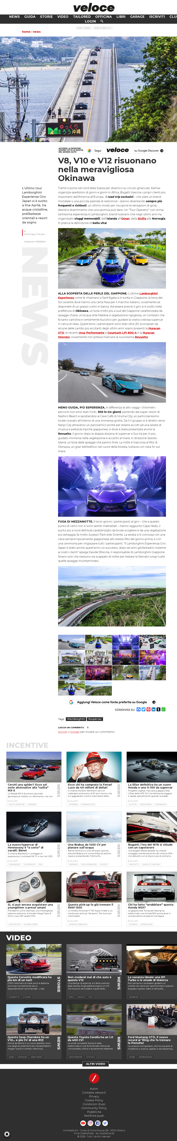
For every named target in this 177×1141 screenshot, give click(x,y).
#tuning (27, 997)
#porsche (134, 997)
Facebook (98, 1123)
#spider (32, 804)
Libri (121, 17)
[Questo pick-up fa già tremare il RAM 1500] (94, 887)
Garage (137, 17)
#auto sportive (16, 804)
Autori (94, 1088)
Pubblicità (94, 1112)
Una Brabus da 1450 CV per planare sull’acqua (87, 846)
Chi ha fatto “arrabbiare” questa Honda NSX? (150, 906)
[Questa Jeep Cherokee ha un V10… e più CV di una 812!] (34, 1019)
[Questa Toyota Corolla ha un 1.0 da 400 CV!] (94, 1019)
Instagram (90, 1123)
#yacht (104, 864)
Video (62, 17)
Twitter (105, 1123)
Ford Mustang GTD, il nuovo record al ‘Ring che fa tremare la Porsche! (149, 1040)
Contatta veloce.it (94, 1092)
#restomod (146, 804)
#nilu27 (81, 997)
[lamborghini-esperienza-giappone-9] (71, 672)
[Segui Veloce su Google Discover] (112, 150)
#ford (132, 1057)
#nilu (71, 997)
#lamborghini (76, 719)
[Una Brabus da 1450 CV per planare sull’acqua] (94, 827)
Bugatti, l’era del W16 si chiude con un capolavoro (150, 846)
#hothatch (14, 924)
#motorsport (76, 1057)
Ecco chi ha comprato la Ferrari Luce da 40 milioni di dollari (90, 786)
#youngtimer (30, 924)
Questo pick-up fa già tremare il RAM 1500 (90, 906)
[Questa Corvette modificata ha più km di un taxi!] (34, 959)
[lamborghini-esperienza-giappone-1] (71, 642)
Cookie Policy (94, 1100)
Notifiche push (94, 1115)
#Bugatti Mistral (151, 864)
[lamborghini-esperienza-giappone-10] (98, 672)
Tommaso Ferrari (34, 234)
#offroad (22, 1057)
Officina (103, 17)
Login (90, 21)
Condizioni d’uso (94, 1104)
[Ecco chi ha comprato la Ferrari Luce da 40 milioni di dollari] (94, 767)
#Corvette (14, 997)
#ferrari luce (88, 804)
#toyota (90, 1057)
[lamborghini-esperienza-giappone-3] (125, 642)
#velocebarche (89, 864)
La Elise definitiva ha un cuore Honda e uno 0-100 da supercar (150, 786)
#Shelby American (78, 924)
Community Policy (94, 1108)
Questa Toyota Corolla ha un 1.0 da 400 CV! (90, 1039)
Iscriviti (157, 17)
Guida (30, 17)
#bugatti (134, 864)
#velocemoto (102, 28)
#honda (133, 924)
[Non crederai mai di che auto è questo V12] (94, 959)
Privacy (94, 1096)
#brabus (73, 864)
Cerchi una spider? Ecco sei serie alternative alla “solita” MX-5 (28, 787)
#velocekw (83, 28)
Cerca (102, 21)
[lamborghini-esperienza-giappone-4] (152, 642)
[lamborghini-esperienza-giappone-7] (125, 657)
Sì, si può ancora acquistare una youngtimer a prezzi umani (30, 906)
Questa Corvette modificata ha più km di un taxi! (30, 979)
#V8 (40, 864)
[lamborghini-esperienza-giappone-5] (71, 657)
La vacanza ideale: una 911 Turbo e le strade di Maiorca (148, 979)
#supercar (95, 719)
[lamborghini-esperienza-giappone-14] (98, 688)
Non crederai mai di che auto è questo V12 (89, 979)
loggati (75, 732)
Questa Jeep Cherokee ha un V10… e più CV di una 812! (28, 1039)
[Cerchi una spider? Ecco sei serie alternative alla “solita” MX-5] (33, 767)
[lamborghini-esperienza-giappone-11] (125, 672)
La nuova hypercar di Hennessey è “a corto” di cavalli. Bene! (25, 847)
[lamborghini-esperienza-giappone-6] (98, 657)
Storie (46, 17)
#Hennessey (15, 864)
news (37, 31)
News (14, 17)
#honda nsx (146, 924)
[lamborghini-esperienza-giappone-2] (98, 642)
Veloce (94, 7)
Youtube (83, 1123)
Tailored (82, 17)
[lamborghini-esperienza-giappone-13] (71, 688)
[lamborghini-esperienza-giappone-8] (152, 657)
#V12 (90, 997)
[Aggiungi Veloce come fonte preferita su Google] (112, 702)
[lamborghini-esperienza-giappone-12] (152, 672)
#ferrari (73, 804)
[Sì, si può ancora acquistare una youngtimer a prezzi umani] (33, 887)
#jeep (11, 1057)
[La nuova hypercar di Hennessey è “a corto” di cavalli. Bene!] (33, 827)
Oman (125, 218)
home (26, 31)
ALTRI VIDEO (95, 1064)
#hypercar (29, 864)
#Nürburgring (145, 1057)
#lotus (132, 804)
